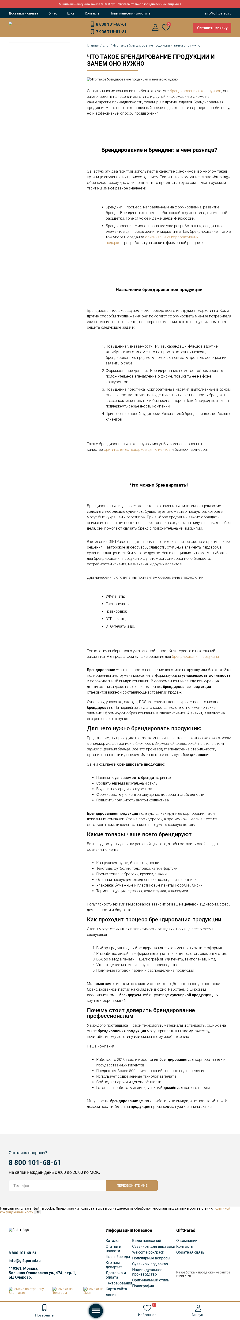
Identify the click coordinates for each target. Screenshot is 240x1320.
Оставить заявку (212, 28)
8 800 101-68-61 (111, 24)
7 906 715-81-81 (111, 31)
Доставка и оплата (23, 13)
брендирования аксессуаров (195, 91)
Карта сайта (116, 1289)
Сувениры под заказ (150, 1264)
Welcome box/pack (148, 1252)
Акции (111, 1295)
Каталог (113, 1240)
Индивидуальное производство (147, 1272)
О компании (186, 1240)
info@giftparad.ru (218, 13)
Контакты (92, 13)
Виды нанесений (146, 1240)
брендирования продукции (195, 656)
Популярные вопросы (151, 1258)
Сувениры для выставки (153, 1246)
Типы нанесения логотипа (130, 13)
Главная (93, 45)
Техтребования (119, 1283)
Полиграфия (143, 1286)
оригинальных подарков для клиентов (137, 449)
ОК (38, 1212)
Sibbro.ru (183, 1276)
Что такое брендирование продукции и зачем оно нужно (156, 45)
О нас (53, 13)
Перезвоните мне (132, 1185)
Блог (71, 13)
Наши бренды (118, 1257)
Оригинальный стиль (150, 1280)
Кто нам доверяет (114, 1264)
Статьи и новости (113, 1248)
